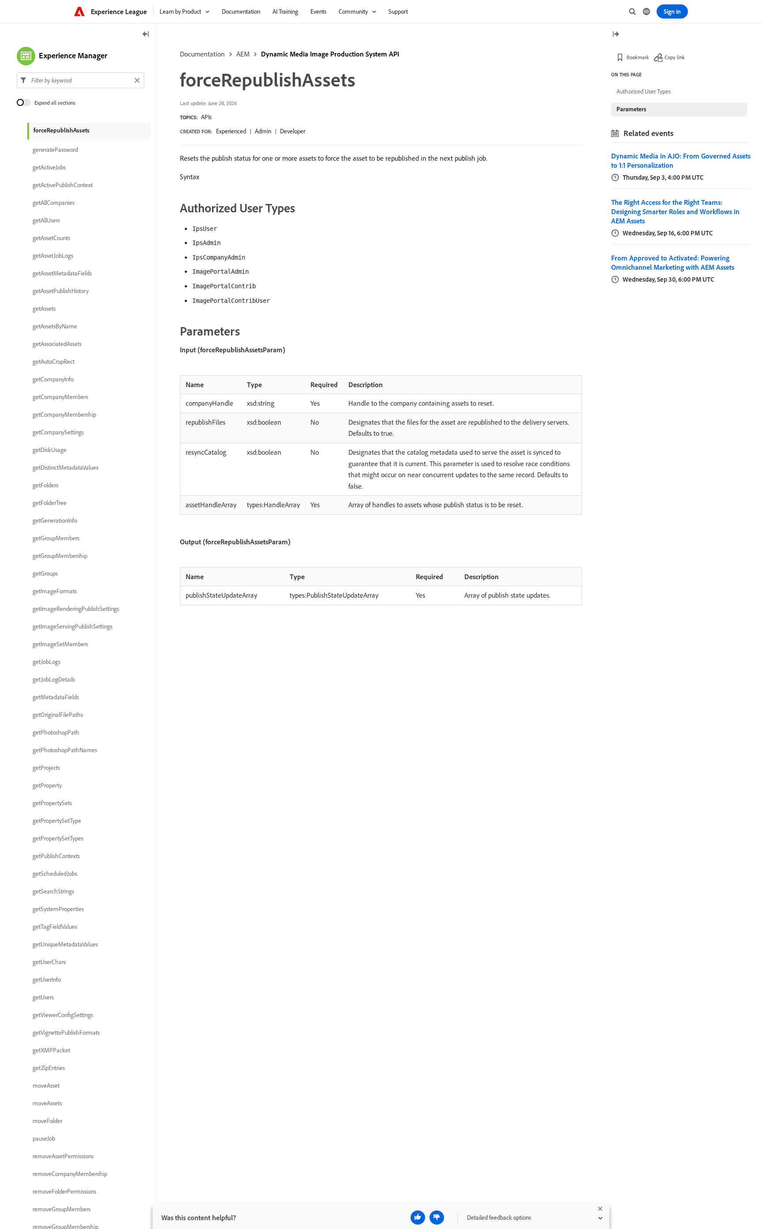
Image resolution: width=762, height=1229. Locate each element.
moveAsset (46, 1086)
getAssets (44, 309)
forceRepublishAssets (62, 130)
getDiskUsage (50, 450)
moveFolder (47, 1121)
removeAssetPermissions (63, 1157)
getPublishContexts (56, 856)
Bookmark (638, 57)
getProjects (46, 768)
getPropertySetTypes (58, 839)
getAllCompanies (54, 203)
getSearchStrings (53, 892)
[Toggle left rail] (146, 35)
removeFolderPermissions (64, 1192)
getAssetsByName (55, 327)
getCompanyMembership (64, 415)
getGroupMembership (60, 556)
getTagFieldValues (55, 927)
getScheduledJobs (55, 874)
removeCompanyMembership (70, 1174)
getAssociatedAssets (57, 344)
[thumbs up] (418, 1217)
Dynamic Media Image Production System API (330, 53)
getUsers (43, 998)
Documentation (202, 53)
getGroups (45, 574)
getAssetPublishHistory (61, 291)
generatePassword (55, 150)
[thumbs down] (437, 1217)
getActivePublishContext (63, 185)
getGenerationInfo (55, 521)
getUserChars (49, 962)
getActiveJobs (49, 168)
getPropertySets (52, 803)
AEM (243, 53)
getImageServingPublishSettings (72, 627)
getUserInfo (47, 980)
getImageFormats (55, 592)
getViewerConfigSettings (63, 1015)
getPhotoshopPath (56, 733)
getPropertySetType (57, 821)
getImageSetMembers (60, 644)
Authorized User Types (643, 91)
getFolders (45, 486)
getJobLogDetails (54, 680)
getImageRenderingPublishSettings (76, 609)
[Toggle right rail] (615, 35)
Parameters (631, 109)
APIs (206, 117)
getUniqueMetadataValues (65, 945)
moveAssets (47, 1104)
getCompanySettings (58, 433)
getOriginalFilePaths (58, 715)
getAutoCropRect (54, 362)
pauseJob (44, 1139)
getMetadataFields (56, 697)
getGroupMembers (56, 539)
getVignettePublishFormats (66, 1033)
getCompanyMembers (60, 397)
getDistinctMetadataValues (65, 468)
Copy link (675, 57)
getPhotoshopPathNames (65, 750)
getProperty (47, 786)
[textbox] (80, 80)
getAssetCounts (51, 238)
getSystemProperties (58, 909)
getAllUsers (46, 221)
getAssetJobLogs (53, 256)
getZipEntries (49, 1068)
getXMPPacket (51, 1051)
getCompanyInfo (53, 380)
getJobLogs (46, 662)
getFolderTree (50, 503)
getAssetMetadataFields (62, 274)
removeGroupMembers (61, 1210)
